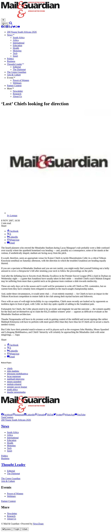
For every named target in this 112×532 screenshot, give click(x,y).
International (13, 437)
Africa (10, 435)
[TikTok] (11, 27)
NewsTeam (38, 523)
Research (11, 516)
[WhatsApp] (16, 27)
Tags (3, 417)
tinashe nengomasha (16, 392)
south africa (12, 389)
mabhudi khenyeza (15, 379)
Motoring (11, 445)
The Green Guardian (10, 478)
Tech (9, 448)
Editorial (11, 471)
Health (10, 443)
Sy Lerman (12, 215)
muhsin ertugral (14, 384)
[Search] (10, 24)
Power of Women (15, 493)
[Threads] (9, 27)
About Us (11, 519)
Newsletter (12, 513)
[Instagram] (5, 27)
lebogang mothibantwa (17, 373)
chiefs (9, 368)
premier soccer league (17, 387)
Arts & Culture (8, 481)
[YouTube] (19, 27)
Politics (4, 456)
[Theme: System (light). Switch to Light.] (5, 23)
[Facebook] (2, 27)
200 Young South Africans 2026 (16, 420)
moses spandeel (14, 381)
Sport (9, 451)
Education (11, 440)
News (5, 426)
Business (5, 458)
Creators (9, 417)
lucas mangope (14, 376)
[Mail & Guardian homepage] (56, 9)
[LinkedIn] (7, 27)
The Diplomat (13, 473)
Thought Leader (13, 465)
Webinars (11, 496)
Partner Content (8, 501)
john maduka (13, 371)
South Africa (13, 432)
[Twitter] (14, 27)
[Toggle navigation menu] (3, 20)
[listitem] (7, 414)
